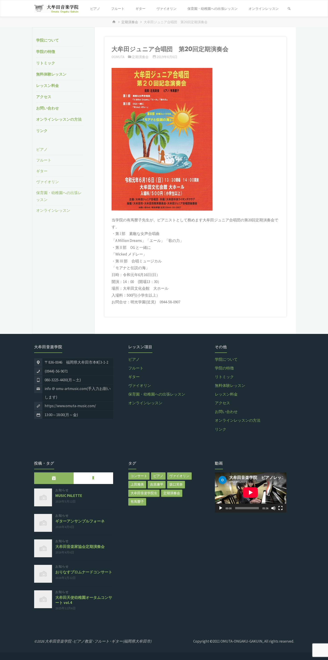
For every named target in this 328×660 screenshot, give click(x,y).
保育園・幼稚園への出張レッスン (156, 394)
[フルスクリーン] (280, 508)
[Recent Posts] (54, 478)
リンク (42, 130)
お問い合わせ (47, 108)
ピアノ (42, 149)
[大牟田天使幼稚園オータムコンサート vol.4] (43, 599)
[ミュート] (273, 508)
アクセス (43, 96)
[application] (250, 492)
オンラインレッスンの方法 (59, 119)
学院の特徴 (45, 51)
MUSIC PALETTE (68, 495)
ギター (42, 171)
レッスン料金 (47, 85)
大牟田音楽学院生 (144, 493)
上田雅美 (137, 484)
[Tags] (93, 478)
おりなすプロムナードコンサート (83, 572)
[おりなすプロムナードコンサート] (43, 574)
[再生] (220, 508)
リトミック (45, 63)
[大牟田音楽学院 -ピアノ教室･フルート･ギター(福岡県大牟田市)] (56, 8)
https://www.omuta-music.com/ (70, 405)
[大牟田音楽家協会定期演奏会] (43, 548)
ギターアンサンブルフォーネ (80, 521)
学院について (47, 40)
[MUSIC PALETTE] (43, 497)
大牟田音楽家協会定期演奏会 (80, 546)
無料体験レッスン (51, 74)
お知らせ (62, 490)
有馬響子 (137, 501)
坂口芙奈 (176, 484)
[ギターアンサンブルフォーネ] (43, 523)
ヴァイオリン (47, 181)
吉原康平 (156, 484)
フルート (43, 160)
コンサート (139, 476)
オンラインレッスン (53, 210)
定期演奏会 (129, 22)
